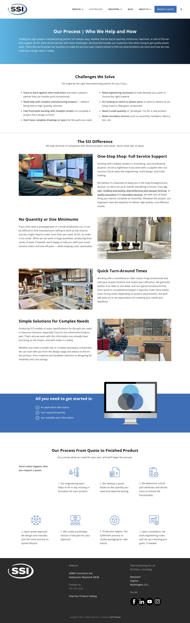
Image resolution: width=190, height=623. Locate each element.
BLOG (130, 9)
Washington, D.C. (139, 584)
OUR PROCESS (95, 9)
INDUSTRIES (113, 9)
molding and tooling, (114, 190)
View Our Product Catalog (83, 596)
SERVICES (76, 9)
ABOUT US (144, 9)
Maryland (135, 576)
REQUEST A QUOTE (165, 9)
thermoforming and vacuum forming (146, 190)
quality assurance (106, 194)
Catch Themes (115, 617)
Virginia (134, 580)
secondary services (132, 194)
